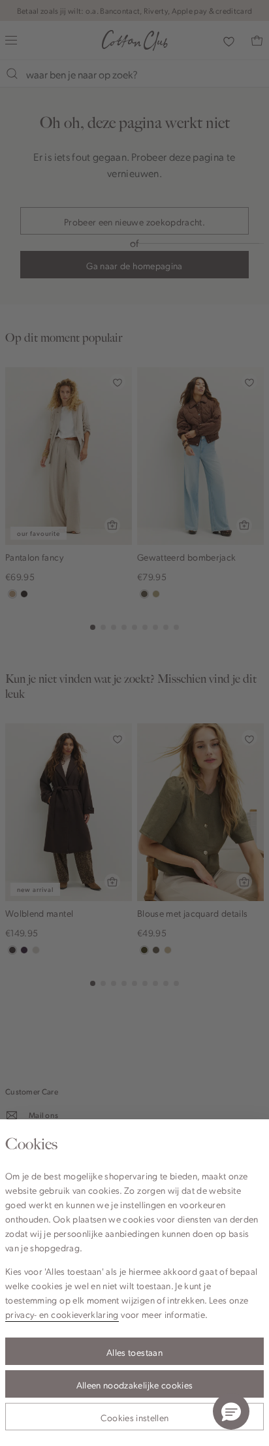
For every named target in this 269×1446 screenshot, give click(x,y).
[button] (231, 1411)
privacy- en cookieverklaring (62, 1314)
